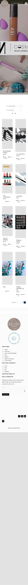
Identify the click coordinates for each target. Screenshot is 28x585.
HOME (6, 349)
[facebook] (19, 416)
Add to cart (18, 295)
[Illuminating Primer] (7, 134)
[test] (7, 268)
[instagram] (22, 416)
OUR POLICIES (8, 360)
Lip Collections (6, 196)
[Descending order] (21, 106)
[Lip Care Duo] (20, 135)
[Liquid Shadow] (7, 221)
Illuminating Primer (7, 151)
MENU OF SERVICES (9, 359)
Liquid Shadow (5, 239)
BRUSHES (7, 371)
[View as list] (15, 113)
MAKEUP (7, 357)
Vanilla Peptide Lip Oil (20, 288)
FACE (6, 366)
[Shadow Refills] (20, 222)
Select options (5, 157)
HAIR (6, 355)
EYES (6, 368)
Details (10, 157)
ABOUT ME (7, 351)
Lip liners (19, 196)
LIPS (5, 369)
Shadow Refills (18, 241)
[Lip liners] (20, 179)
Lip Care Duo (20, 154)
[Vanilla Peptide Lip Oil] (20, 268)
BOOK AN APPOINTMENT (11, 353)
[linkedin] (25, 416)
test (4, 287)
